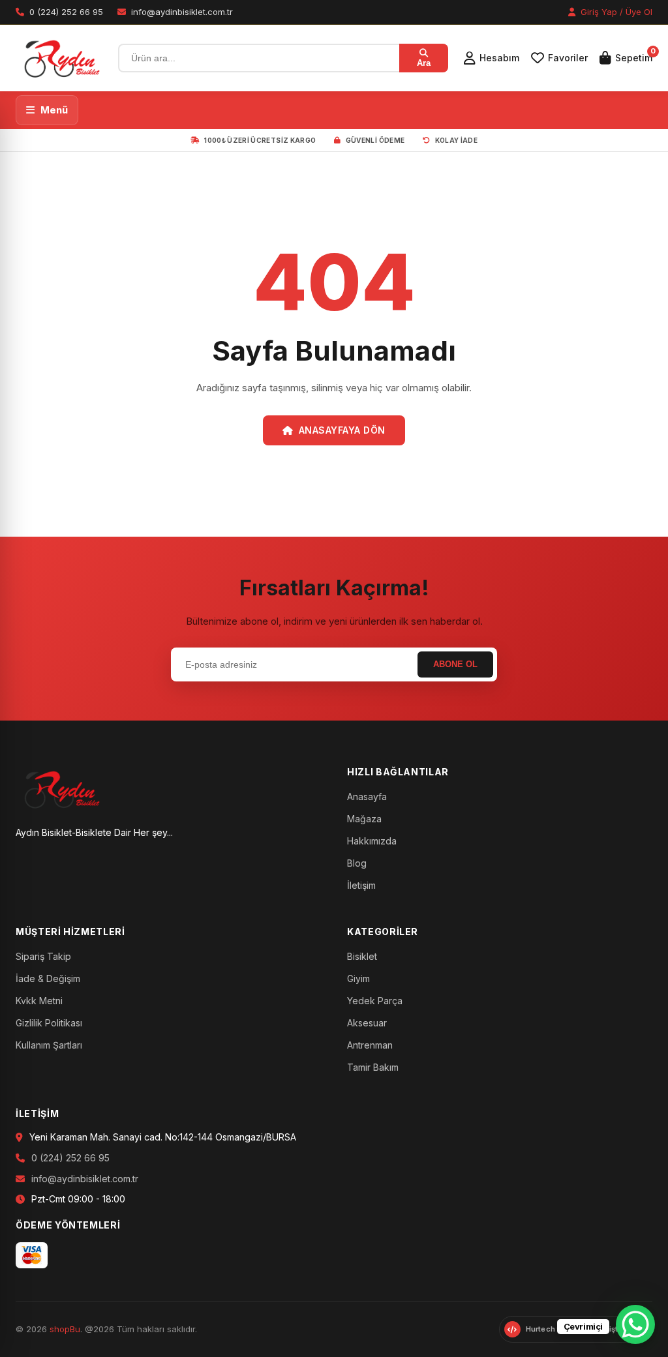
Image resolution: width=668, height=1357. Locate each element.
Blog (357, 863)
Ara (424, 63)
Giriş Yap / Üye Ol (615, 12)
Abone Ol (455, 664)
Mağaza (364, 818)
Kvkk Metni (39, 1000)
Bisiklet (362, 956)
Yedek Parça (374, 1000)
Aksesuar (367, 1022)
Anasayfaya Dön (342, 430)
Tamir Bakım (373, 1067)
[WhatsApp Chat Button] (635, 1324)
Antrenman (370, 1045)
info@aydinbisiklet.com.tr (84, 1178)
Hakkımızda (372, 840)
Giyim (358, 978)
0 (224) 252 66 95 (70, 1157)
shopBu (65, 1329)
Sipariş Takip (43, 956)
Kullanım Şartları (49, 1045)
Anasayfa (367, 796)
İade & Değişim (48, 978)
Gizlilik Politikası (49, 1022)
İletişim (361, 885)
